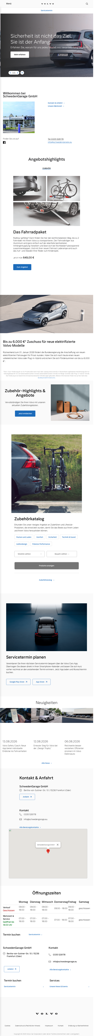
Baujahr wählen (61, 554)
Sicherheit (52, 537)
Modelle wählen (24, 554)
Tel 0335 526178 (56, 139)
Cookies (7, 1026)
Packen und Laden (23, 537)
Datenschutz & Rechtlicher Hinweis (27, 1026)
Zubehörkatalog (45, 580)
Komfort (39, 537)
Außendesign (21, 544)
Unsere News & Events (59, 986)
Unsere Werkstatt (55, 106)
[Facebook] (4, 143)
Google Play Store (17, 682)
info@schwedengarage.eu (60, 142)
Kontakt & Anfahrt (55, 103)
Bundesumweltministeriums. (46, 378)
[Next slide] (17, 73)
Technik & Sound (69, 537)
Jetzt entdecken (25, 413)
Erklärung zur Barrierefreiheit (78, 1026)
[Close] (58, 845)
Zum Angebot (22, 267)
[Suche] (86, 4)
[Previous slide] (10, 73)
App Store (40, 682)
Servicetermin (46, 10)
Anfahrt (26, 797)
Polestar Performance (41, 544)
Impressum (49, 1026)
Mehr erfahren (19, 54)
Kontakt (60, 1026)
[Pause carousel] (22, 73)
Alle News (46, 763)
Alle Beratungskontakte (29, 827)
